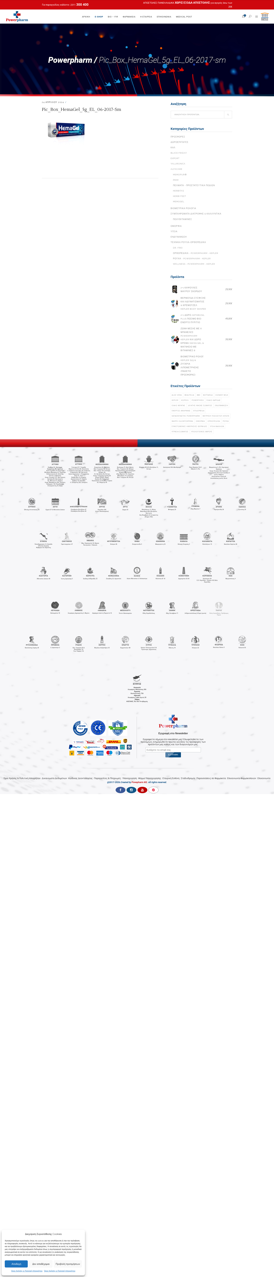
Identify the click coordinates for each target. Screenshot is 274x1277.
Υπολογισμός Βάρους (201, 431)
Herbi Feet (179, 196)
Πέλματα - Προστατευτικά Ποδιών (194, 185)
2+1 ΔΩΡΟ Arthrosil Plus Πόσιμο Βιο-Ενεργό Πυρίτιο (193, 319)
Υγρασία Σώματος (180, 431)
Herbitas (178, 191)
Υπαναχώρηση (129, 778)
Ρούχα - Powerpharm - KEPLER (192, 258)
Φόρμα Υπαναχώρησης (149, 778)
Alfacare (176, 169)
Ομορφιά (176, 226)
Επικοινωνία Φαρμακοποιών (241, 778)
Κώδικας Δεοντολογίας (80, 778)
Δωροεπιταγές (179, 142)
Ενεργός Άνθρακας (181, 411)
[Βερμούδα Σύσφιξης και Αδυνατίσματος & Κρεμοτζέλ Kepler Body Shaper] (175, 303)
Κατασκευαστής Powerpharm (186, 416)
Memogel (178, 201)
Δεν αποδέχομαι (40, 1264)
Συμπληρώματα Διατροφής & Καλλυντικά (196, 214)
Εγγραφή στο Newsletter (173, 733)
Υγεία (174, 231)
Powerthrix (198, 400)
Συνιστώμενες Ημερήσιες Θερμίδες (189, 426)
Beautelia (189, 395)
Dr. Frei (178, 248)
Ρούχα (226, 421)
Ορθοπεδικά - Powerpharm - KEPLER (195, 253)
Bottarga (208, 395)
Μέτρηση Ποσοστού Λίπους (216, 416)
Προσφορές (178, 137)
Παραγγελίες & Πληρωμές (107, 778)
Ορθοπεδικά (214, 421)
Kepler (175, 400)
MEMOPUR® (180, 174)
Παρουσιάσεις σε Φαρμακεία (211, 778)
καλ (173, 147)
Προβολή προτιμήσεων (68, 1264)
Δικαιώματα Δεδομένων (54, 778)
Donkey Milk (221, 395)
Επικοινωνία (264, 778)
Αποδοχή (16, 1264)
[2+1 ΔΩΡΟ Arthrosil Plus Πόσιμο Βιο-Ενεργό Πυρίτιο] (175, 319)
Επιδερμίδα (198, 411)
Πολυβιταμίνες (182, 219)
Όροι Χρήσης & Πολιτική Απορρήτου (26, 1271)
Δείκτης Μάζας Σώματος (200, 405)
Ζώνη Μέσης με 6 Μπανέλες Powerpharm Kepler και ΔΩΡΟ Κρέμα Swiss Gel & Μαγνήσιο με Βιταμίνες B (192, 339)
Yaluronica (178, 163)
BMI (198, 395)
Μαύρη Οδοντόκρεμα (182, 421)
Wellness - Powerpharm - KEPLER (194, 264)
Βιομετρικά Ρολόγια (183, 208)
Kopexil (185, 400)
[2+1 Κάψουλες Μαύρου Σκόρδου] (175, 289)
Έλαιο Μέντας (178, 405)
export (175, 158)
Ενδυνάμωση (179, 237)
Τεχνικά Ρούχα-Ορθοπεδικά (188, 242)
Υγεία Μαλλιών (217, 426)
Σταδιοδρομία (188, 778)
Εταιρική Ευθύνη (171, 778)
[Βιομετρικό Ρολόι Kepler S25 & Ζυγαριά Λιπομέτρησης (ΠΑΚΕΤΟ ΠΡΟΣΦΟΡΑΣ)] (175, 366)
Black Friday (179, 153)
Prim (176, 180)
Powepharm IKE (139, 782)
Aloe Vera (177, 395)
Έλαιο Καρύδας (214, 400)
